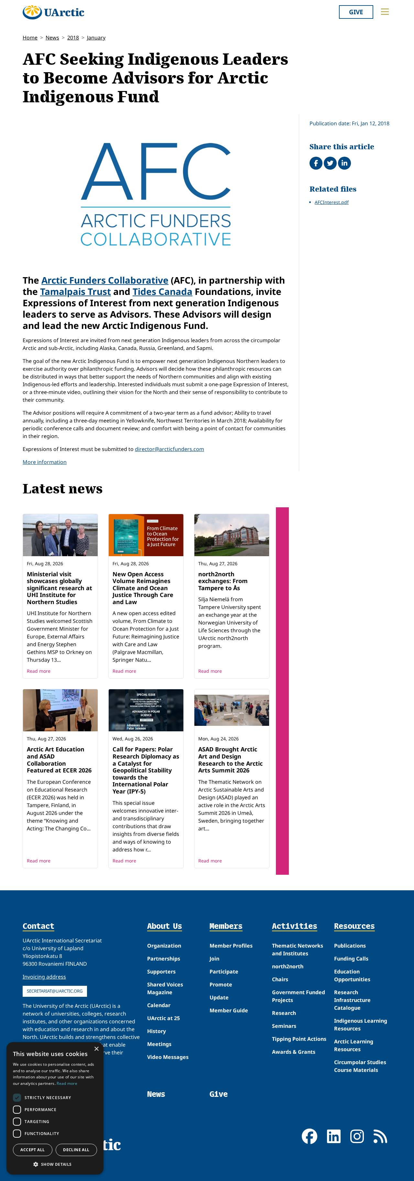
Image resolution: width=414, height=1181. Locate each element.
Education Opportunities (352, 975)
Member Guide (229, 1010)
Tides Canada (162, 291)
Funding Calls (351, 958)
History (156, 1031)
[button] (55, 1164)
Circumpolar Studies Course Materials (360, 1066)
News (52, 37)
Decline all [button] (76, 1150)
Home (30, 37)
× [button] (96, 1049)
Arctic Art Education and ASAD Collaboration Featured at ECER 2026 (59, 759)
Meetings (159, 1044)
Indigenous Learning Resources (360, 1024)
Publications (350, 945)
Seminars (284, 1025)
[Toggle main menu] (384, 11)
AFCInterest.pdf (332, 202)
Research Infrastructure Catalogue (352, 1000)
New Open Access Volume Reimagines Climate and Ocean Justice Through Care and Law (143, 588)
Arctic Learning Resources (353, 1045)
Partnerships (163, 958)
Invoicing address (44, 976)
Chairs (280, 979)
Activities (294, 926)
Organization (164, 945)
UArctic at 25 (163, 1018)
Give (356, 11)
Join (214, 958)
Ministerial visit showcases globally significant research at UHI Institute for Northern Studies (59, 588)
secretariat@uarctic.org (55, 991)
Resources (354, 926)
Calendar (158, 1005)
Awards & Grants (293, 1051)
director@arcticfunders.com (169, 449)
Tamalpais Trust (75, 291)
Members (226, 926)
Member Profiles (231, 945)
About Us (164, 926)
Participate (224, 971)
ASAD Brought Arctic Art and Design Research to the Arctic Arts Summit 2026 (230, 759)
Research (284, 1013)
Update (219, 997)
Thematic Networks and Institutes (297, 949)
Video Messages (168, 1057)
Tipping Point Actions (299, 1038)
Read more (38, 671)
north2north (287, 966)
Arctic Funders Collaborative (105, 280)
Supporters (161, 971)
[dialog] (55, 1108)
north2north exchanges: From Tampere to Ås (223, 581)
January (96, 37)
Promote (221, 984)
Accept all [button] (32, 1150)
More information (45, 462)
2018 (73, 37)
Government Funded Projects (298, 996)
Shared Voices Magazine (165, 988)
